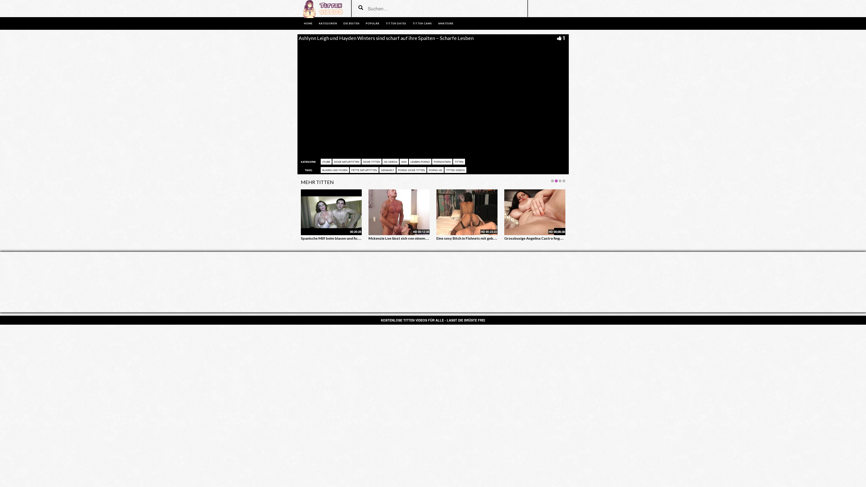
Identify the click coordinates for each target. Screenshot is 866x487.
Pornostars (442, 161)
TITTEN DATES (396, 23)
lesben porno (420, 161)
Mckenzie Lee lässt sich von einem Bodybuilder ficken (413, 238)
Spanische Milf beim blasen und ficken (332, 238)
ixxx (404, 161)
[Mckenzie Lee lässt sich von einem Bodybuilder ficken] (399, 212)
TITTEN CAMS (422, 23)
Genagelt (387, 170)
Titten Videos (455, 170)
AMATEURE (446, 23)
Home (308, 23)
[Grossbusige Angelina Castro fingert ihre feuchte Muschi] (534, 212)
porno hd (435, 170)
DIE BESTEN (351, 23)
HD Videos (390, 161)
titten (459, 161)
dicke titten (371, 161)
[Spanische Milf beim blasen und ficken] (331, 212)
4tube (326, 161)
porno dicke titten (411, 170)
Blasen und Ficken (335, 170)
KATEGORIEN (328, 23)
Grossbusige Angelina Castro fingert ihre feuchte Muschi (551, 238)
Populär (372, 23)
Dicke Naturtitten (346, 161)
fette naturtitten (364, 170)
